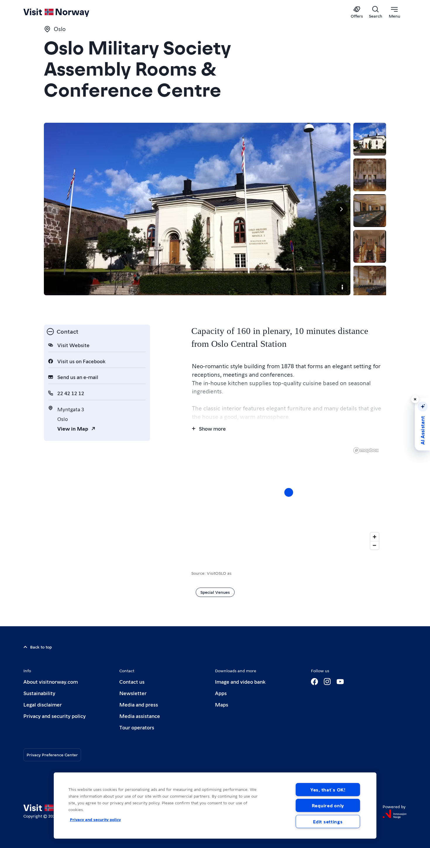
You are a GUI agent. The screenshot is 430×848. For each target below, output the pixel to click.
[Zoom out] (374, 545)
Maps (221, 704)
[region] (215, 805)
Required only (328, 805)
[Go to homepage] (66, 12)
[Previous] (53, 209)
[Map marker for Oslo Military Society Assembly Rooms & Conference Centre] (288, 492)
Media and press (138, 704)
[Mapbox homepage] (366, 450)
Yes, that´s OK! (327, 789)
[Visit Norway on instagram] (327, 681)
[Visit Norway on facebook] (314, 681)
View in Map (72, 428)
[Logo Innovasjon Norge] (395, 814)
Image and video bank (240, 681)
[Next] (341, 209)
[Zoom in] (374, 537)
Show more (212, 428)
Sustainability (39, 693)
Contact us (132, 681)
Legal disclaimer (42, 704)
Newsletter (133, 693)
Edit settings (328, 821)
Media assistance (139, 715)
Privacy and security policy (54, 715)
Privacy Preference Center (52, 754)
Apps (221, 693)
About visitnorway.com (50, 681)
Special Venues (215, 592)
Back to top (41, 646)
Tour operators (136, 727)
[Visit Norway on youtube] (340, 681)
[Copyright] (342, 287)
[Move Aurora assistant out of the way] (415, 399)
